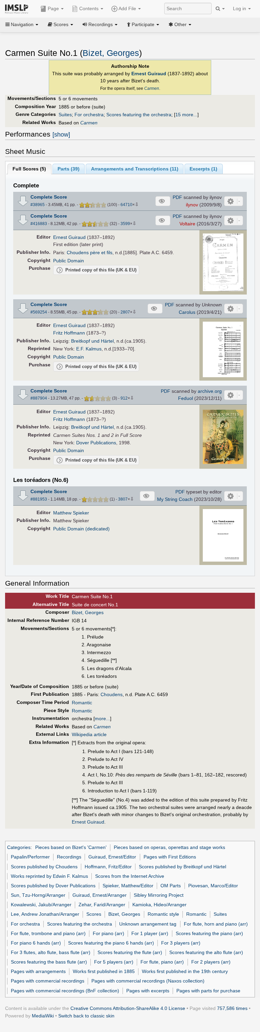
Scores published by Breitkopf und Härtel (182, 866)
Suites (65, 114)
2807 (125, 312)
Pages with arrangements (38, 971)
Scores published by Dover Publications (53, 885)
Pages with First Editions (170, 856)
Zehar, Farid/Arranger (102, 904)
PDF (177, 197)
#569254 (38, 312)
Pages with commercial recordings (47, 981)
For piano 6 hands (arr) (36, 943)
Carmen (151, 88)
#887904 (38, 398)
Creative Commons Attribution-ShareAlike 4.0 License (127, 1008)
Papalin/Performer (30, 856)
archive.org (210, 391)
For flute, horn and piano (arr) (216, 924)
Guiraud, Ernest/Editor (112, 856)
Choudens (112, 694)
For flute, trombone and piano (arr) (48, 933)
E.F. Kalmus (89, 348)
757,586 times (232, 1008)
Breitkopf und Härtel (92, 341)
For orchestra (89, 114)
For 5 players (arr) (113, 962)
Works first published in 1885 (104, 971)
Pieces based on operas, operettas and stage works (169, 847)
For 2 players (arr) (211, 962)
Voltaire (187, 223)
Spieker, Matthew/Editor (128, 885)
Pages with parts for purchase (208, 990)
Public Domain (68, 260)
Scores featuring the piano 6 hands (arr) (111, 943)
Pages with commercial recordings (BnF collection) (65, 990)
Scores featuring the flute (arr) (130, 952)
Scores (93, 914)
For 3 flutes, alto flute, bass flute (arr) (50, 952)
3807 (123, 499)
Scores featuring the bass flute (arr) (49, 962)
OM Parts (170, 885)
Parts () (69, 168)
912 (124, 398)
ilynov (192, 204)
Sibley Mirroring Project (158, 895)
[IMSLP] (18, 8)
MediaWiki (43, 1015)
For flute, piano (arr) (162, 962)
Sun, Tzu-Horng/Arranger (38, 895)
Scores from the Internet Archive (129, 876)
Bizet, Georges (111, 53)
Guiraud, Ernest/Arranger (99, 895)
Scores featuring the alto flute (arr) (206, 952)
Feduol (185, 398)
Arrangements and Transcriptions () (134, 168)
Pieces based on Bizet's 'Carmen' (71, 847)
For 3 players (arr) (180, 943)
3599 (125, 223)
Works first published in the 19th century (185, 971)
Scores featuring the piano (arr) (209, 933)
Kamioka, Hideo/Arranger (159, 904)
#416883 (38, 223)
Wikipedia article (89, 734)
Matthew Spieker (71, 512)
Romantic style (163, 914)
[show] (61, 134)
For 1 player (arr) (149, 933)
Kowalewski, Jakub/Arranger (41, 904)
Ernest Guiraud (148, 73)
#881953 (38, 499)
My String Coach (175, 499)
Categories (18, 847)
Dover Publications (96, 442)
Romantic (82, 702)
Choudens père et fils (89, 252)
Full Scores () (29, 168)
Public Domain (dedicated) (81, 528)
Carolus (187, 312)
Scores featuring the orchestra (138, 114)
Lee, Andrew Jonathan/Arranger (45, 914)
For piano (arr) (108, 933)
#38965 (37, 204)
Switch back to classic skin (86, 1015)
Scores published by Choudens (44, 866)
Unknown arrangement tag (147, 924)
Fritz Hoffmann (69, 333)
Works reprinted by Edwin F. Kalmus (49, 876)
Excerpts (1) (203, 168)
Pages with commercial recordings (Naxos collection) (147, 981)
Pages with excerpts (147, 990)
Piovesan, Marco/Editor (213, 885)
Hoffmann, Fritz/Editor (108, 866)
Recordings (69, 856)
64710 (126, 204)
